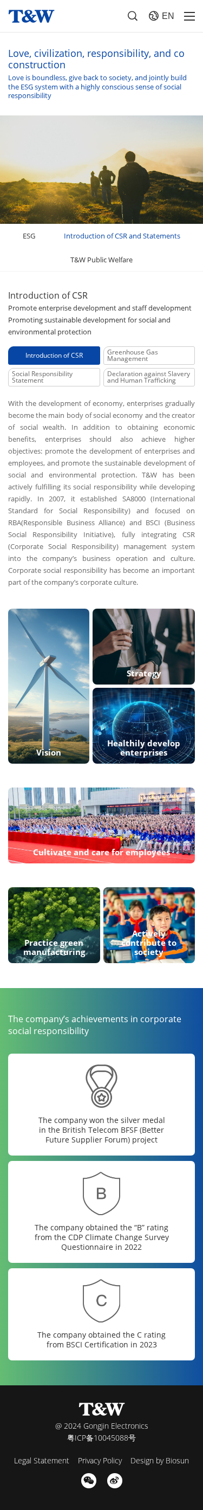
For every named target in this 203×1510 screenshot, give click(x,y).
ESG (29, 236)
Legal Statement (41, 1460)
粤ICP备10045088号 (101, 1437)
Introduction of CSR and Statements (122, 236)
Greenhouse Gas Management (132, 355)
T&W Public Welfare (101, 259)
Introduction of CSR (54, 355)
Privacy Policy (100, 1460)
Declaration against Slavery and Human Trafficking (148, 377)
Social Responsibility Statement (42, 377)
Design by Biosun (159, 1460)
